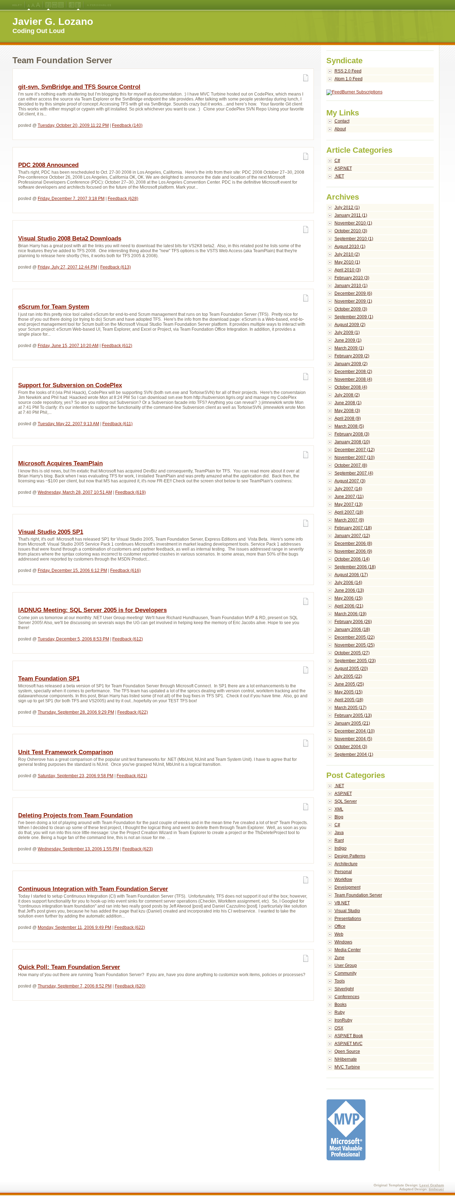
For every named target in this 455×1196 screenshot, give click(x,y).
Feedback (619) (130, 492)
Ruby (339, 1012)
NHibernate (345, 1059)
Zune (339, 957)
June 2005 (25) (349, 684)
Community (345, 973)
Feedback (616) (125, 570)
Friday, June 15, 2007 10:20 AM (68, 345)
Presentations (347, 918)
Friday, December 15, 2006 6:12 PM (72, 570)
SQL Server (345, 801)
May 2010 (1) (347, 262)
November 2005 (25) (354, 645)
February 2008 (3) (351, 434)
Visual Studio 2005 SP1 (50, 532)
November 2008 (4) (353, 379)
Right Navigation (78, 5)
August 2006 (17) (351, 574)
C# (337, 160)
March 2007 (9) (349, 520)
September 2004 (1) (353, 754)
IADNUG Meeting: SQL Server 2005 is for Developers (92, 610)
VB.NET (342, 902)
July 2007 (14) (348, 488)
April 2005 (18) (348, 699)
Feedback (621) (132, 775)
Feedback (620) (130, 986)
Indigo (340, 848)
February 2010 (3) (351, 277)
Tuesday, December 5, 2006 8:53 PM (73, 639)
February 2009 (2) (351, 355)
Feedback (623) (137, 848)
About (340, 128)
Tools (339, 981)
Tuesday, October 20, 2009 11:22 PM (73, 125)
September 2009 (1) (353, 316)
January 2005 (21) (352, 723)
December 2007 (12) (354, 449)
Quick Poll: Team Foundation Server (69, 967)
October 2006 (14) (352, 559)
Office (340, 926)
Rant (339, 840)
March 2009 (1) (349, 348)
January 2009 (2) (351, 363)
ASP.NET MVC (348, 1043)
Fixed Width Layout (61, 5)
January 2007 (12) (352, 535)
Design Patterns (349, 856)
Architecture (346, 863)
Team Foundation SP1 (49, 678)
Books (340, 1004)
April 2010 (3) (347, 269)
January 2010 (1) (351, 285)
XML (338, 809)
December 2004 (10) (354, 731)
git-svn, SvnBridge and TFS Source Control (79, 86)
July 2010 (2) (347, 254)
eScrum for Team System (53, 306)
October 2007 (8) (350, 465)
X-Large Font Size (38, 5)
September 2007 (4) (353, 473)
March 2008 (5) (349, 426)
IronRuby (343, 1020)
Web (338, 934)
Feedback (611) (117, 423)
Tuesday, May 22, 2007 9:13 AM (68, 423)
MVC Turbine (347, 1067)
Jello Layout (48, 5)
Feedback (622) (132, 712)
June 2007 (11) (349, 496)
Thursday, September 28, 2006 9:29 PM (76, 712)
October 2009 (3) (350, 309)
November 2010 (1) (353, 223)
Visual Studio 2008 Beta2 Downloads (69, 238)
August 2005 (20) (351, 668)
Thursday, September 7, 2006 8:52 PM (75, 986)
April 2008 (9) (347, 418)
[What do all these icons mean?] (17, 5)
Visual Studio (347, 910)
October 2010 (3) (350, 230)
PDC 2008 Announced (48, 165)
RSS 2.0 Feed (348, 71)
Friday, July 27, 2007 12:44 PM (67, 267)
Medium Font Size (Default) (28, 5)
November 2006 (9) (353, 551)
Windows (343, 942)
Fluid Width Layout (54, 5)
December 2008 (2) (353, 371)
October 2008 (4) (350, 387)
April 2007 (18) (348, 512)
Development (347, 887)
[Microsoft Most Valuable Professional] (346, 1159)
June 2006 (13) (349, 590)
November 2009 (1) (353, 301)
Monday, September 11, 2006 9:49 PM (74, 927)
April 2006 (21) (348, 606)
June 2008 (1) (348, 402)
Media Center (347, 949)
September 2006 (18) (355, 566)
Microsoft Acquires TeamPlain (60, 463)
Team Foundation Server (358, 895)
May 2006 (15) (348, 598)
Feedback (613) (115, 267)
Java (339, 832)
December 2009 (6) (353, 293)
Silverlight (344, 988)
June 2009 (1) (348, 340)
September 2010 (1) (353, 238)
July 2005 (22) (348, 676)
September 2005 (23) (355, 660)
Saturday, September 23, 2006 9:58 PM (75, 775)
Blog (338, 817)
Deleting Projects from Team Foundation (75, 815)
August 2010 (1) (349, 246)
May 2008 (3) (347, 410)
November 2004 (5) (353, 738)
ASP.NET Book (348, 1035)
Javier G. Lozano (52, 21)
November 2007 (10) (354, 457)
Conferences (346, 996)
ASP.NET (343, 168)
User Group (345, 965)
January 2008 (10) (352, 441)
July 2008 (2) (347, 395)
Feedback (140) (127, 125)
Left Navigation (71, 5)
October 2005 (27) (352, 652)
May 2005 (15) (348, 691)
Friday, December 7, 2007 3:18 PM (71, 198)
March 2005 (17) (350, 707)
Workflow (343, 879)
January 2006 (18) (352, 629)
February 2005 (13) (353, 715)
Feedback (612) (117, 345)
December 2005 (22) (354, 637)
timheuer (436, 1189)
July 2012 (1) (347, 207)
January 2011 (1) (350, 215)
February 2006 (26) (353, 621)
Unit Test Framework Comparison (65, 752)
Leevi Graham (431, 1185)
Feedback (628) (123, 198)
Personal (343, 871)
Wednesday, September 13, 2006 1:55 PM (78, 848)
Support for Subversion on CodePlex (70, 385)
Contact (341, 121)
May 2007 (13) (348, 504)
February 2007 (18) (353, 527)
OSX (338, 1027)
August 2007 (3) (349, 480)
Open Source (347, 1051)
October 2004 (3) (350, 746)
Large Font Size (33, 5)
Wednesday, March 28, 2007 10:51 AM (75, 492)
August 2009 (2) (349, 324)
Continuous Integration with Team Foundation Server (93, 889)
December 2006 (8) (353, 543)
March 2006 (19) (350, 613)
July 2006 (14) (348, 582)
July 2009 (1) (347, 332)
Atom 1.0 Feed (348, 78)
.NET (339, 176)
